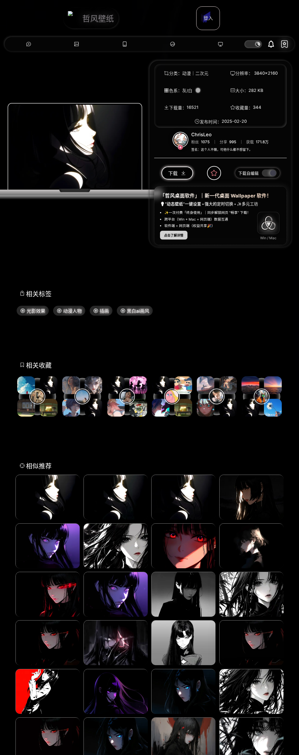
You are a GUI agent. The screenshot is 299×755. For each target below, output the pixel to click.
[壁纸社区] (29, 44)
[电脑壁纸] (76, 44)
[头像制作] (173, 44)
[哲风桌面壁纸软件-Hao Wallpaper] (220, 44)
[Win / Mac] (268, 223)
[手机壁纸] (125, 44)
